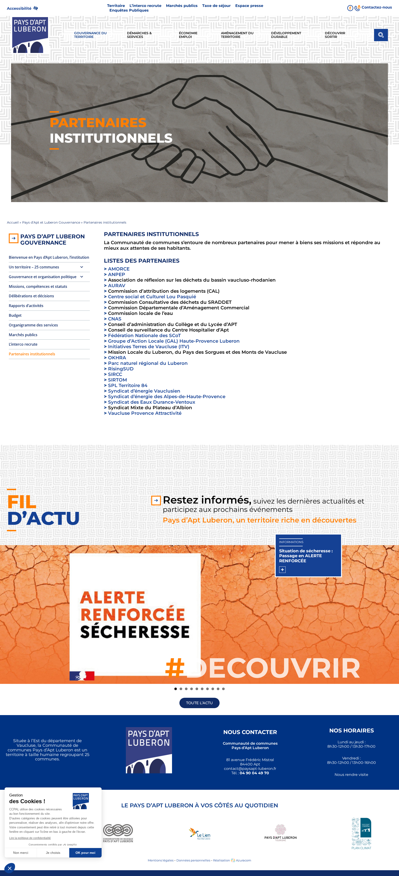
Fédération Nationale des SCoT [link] (144, 335)
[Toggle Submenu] (82, 267)
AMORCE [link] (119, 269)
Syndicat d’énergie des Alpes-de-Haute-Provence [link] (166, 396)
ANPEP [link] (116, 274)
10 (223, 689)
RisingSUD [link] (121, 369)
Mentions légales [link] (160, 860)
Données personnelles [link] (193, 860)
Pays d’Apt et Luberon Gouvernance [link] (51, 222)
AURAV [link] (116, 285)
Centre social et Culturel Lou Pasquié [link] (152, 296)
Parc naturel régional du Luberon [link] (148, 363)
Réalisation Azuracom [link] (232, 860)
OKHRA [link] (117, 357)
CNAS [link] (114, 319)
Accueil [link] (13, 222)
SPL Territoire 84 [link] (128, 385)
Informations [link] (291, 542)
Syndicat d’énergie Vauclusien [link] (144, 391)
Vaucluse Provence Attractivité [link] (144, 413)
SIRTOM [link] (117, 380)
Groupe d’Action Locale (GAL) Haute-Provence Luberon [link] (174, 341)
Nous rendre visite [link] (351, 774)
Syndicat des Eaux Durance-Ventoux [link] (151, 402)
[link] (24, 8)
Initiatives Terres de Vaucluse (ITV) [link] (148, 346)
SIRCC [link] (115, 374)
